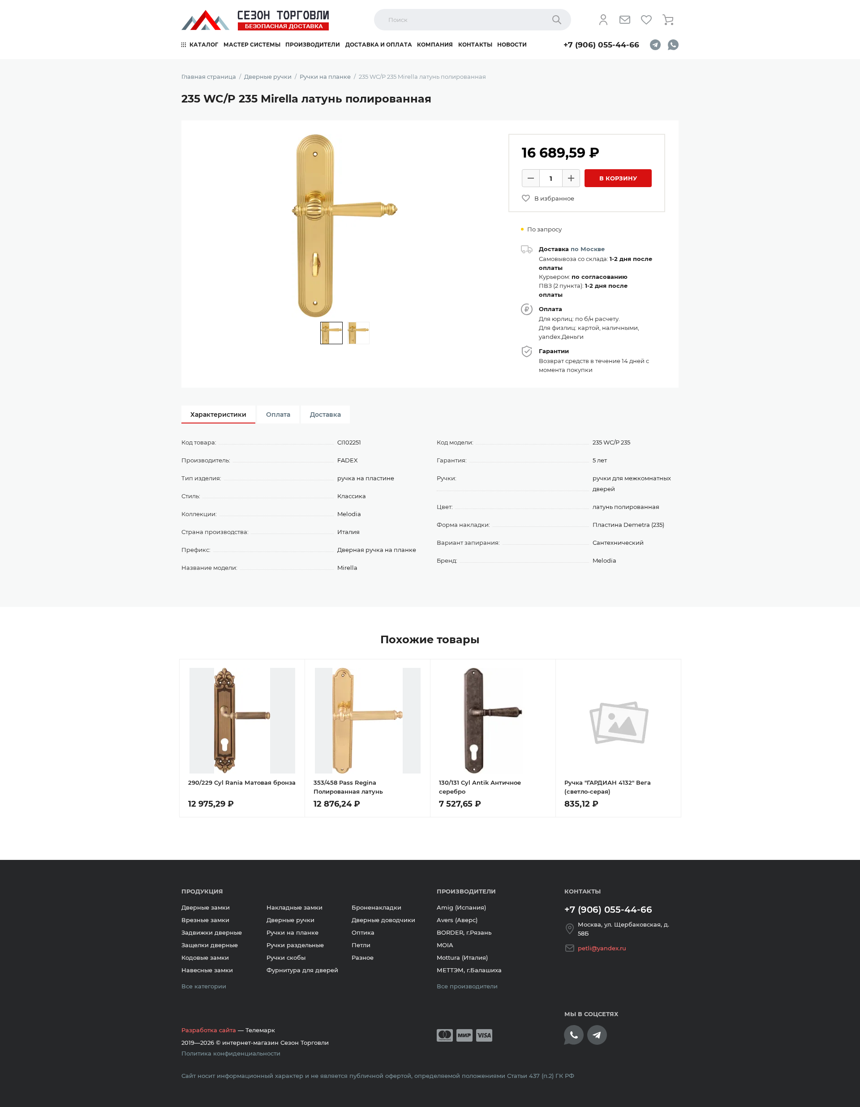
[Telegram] (655, 44)
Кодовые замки (205, 957)
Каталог (203, 44)
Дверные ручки (290, 919)
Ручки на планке (292, 932)
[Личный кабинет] (603, 19)
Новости (512, 44)
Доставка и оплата (378, 44)
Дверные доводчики (383, 919)
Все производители (467, 986)
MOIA (445, 945)
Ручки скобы (286, 957)
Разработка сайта (208, 1030)
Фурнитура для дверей (302, 970)
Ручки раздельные (295, 945)
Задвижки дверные (211, 932)
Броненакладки (376, 907)
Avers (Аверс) (457, 919)
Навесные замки (207, 970)
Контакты (475, 44)
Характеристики (218, 414)
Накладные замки (294, 907)
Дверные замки (205, 907)
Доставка (325, 414)
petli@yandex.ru (602, 948)
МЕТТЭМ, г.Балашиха (469, 970)
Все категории (203, 986)
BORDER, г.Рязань (464, 932)
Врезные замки (205, 919)
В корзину (618, 178)
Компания (435, 44)
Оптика (363, 932)
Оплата (278, 414)
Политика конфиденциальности (230, 1053)
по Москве (588, 248)
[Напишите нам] (625, 19)
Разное (363, 957)
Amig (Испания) (461, 907)
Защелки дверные (209, 945)
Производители (312, 44)
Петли (361, 945)
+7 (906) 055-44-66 (601, 44)
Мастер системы (252, 44)
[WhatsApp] (673, 44)
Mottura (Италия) (462, 957)
